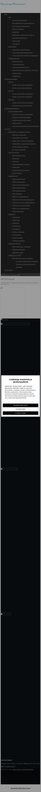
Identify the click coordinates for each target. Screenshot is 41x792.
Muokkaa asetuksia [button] (20, 405)
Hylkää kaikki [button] (20, 409)
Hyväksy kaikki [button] (20, 413)
